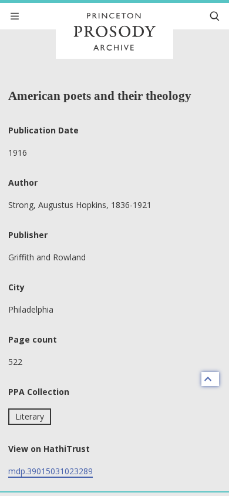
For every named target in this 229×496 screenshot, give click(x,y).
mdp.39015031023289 (50, 471)
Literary (29, 416)
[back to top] (210, 379)
